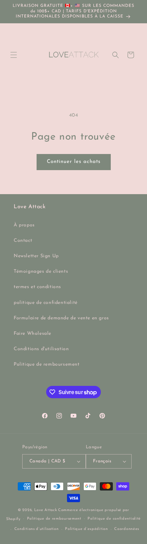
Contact (23, 240)
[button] (13, 54)
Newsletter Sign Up (36, 256)
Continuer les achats (74, 161)
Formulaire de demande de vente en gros (61, 318)
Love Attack (45, 510)
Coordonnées (126, 529)
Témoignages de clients (41, 271)
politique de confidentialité (46, 302)
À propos (24, 225)
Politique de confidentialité (114, 519)
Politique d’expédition (86, 529)
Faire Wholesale (32, 333)
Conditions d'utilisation (41, 349)
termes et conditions (37, 286)
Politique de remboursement (47, 364)
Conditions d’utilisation (36, 529)
